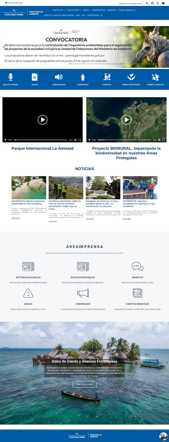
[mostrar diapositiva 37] (136, 63)
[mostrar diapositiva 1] (70, 63)
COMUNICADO (83, 304)
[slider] (40, 139)
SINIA (77, 15)
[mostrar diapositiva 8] (83, 63)
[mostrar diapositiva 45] (151, 63)
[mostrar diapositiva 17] (99, 63)
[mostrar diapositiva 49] (159, 63)
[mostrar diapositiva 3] (73, 63)
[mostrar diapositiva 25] (114, 63)
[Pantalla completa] (79, 140)
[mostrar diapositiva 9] (84, 63)
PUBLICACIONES (73, 10)
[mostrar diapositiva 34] (131, 63)
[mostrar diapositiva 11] (88, 63)
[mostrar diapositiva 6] (79, 63)
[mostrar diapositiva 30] (123, 63)
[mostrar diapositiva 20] (105, 63)
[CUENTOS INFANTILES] (138, 293)
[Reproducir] (5, 140)
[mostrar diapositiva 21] (107, 63)
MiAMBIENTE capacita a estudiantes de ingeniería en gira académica (139, 204)
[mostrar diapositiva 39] (140, 63)
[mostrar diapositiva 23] (110, 63)
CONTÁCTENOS (93, 15)
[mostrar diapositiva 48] (157, 63)
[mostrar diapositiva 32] (127, 63)
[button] (101, 15)
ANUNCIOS (137, 277)
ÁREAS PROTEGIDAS (131, 85)
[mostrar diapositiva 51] (162, 63)
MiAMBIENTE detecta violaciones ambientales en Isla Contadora (28, 202)
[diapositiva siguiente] (165, 47)
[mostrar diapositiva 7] (81, 63)
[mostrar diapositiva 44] (149, 63)
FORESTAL (107, 85)
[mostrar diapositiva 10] (86, 63)
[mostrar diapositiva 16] (97, 63)
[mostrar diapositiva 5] (77, 63)
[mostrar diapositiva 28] (120, 63)
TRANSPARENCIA (99, 10)
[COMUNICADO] (83, 293)
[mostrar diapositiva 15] (96, 63)
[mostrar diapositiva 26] (116, 63)
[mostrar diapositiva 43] (148, 63)
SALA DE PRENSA (10, 85)
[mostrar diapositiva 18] (101, 63)
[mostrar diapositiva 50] (161, 63)
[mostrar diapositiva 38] (138, 63)
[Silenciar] (75, 140)
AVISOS (35, 85)
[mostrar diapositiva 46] (153, 63)
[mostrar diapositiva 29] (122, 63)
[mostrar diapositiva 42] (146, 63)
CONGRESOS (82, 85)
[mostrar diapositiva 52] (164, 63)
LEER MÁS (16, 218)
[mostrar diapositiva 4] (75, 63)
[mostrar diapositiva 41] (144, 63)
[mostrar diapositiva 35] (133, 63)
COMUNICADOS (58, 85)
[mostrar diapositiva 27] (118, 63)
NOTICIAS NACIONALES (28, 277)
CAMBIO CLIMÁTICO (155, 85)
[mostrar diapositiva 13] (92, 63)
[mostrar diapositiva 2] (71, 63)
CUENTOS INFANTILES (137, 304)
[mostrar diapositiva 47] (155, 63)
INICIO (47, 10)
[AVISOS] (28, 293)
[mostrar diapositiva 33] (129, 63)
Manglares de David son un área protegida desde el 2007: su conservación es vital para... (102, 204)
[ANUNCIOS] (138, 267)
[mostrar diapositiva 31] (125, 63)
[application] (42, 119)
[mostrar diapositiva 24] (112, 63)
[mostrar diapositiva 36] (135, 63)
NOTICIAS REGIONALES (83, 277)
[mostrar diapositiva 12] (90, 63)
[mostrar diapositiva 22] (109, 63)
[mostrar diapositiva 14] (94, 63)
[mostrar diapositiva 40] (142, 63)
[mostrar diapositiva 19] (103, 63)
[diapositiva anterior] (4, 47)
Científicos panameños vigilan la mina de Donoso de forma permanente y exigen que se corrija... (65, 205)
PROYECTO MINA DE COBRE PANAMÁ (59, 15)
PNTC (83, 15)
